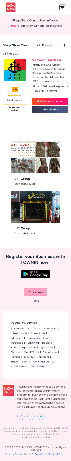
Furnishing (33, 342)
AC (29, 328)
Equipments (29, 347)
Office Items (50, 352)
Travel (14, 361)
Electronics (33, 338)
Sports (26, 361)
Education (17, 338)
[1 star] (17, 95)
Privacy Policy (13, 454)
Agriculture (46, 347)
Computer (43, 357)
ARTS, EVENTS (38, 366)
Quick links (35, 292)
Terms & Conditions (36, 454)
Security (28, 357)
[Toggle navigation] (62, 7)
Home (13, 26)
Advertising (18, 328)
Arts (37, 328)
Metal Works (31, 352)
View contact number (51, 101)
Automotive (50, 328)
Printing (15, 357)
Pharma (16, 352)
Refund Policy (57, 454)
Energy (47, 338)
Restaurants (20, 333)
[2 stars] (20, 95)
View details (50, 109)
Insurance (17, 342)
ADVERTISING (18, 366)
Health (46, 342)
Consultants (38, 333)
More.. (56, 81)
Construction (41, 361)
